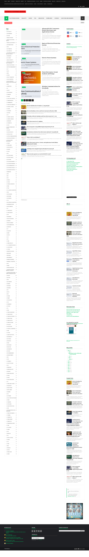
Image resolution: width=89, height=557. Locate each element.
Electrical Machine (11, 161)
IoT (7, 228)
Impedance (9, 216)
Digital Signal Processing (9, 141)
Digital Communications (12, 136)
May (69, 357)
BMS (8, 73)
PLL (7, 308)
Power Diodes (9, 314)
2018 (69, 371)
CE (7, 88)
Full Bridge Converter (11, 190)
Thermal (8, 415)
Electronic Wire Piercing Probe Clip (73, 309)
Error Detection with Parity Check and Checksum (14, 541)
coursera (9, 110)
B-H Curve (9, 57)
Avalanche (9, 55)
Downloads (49, 18)
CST (7, 114)
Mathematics (9, 257)
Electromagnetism (10, 165)
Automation (9, 48)
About (9, 1)
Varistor (9, 433)
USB (8, 431)
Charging (9, 94)
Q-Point (8, 332)
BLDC (8, 71)
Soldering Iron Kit (70, 170)
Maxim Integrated (10, 259)
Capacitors (9, 86)
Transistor (9, 421)
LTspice (8, 249)
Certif (8, 90)
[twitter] (80, 6)
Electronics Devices (11, 169)
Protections (9, 326)
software (9, 395)
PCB (35, 18)
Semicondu (9, 367)
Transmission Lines (11, 423)
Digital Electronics (11, 138)
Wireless (8, 447)
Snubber (8, 391)
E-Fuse (8, 151)
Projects (9, 324)
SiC (7, 381)
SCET (8, 359)
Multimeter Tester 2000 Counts (72, 312)
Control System (10, 106)
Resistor (63, 1)
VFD (7, 435)
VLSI (8, 441)
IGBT (8, 214)
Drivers (8, 149)
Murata (8, 283)
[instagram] (84, 6)
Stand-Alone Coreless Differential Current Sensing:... (74, 354)
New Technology (9, 534)
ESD (7, 177)
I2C (7, 208)
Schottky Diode (10, 363)
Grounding (9, 198)
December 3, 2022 (71, 496)
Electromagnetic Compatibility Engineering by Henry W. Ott (40, 126)
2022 (69, 365)
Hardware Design (10, 204)
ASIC (8, 46)
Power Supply (10, 320)
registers (9, 340)
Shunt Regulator (10, 379)
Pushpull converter (11, 328)
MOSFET (22, 1)
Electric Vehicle (10, 157)
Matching (9, 253)
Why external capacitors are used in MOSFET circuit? (39, 154)
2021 (69, 367)
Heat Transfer (10, 206)
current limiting (10, 116)
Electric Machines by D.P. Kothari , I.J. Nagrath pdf (38, 105)
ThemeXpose (6, 548)
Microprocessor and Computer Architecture (11, 273)
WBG (8, 445)
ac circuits (9, 31)
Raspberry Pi (9, 336)
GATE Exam (9, 196)
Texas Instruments (11, 413)
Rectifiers (9, 338)
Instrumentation (10, 224)
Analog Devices (10, 37)
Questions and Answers (67, 18)
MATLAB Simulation (9, 543)
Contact (13, 1)
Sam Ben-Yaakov (10, 355)
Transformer (9, 419)
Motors (8, 277)
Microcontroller (10, 267)
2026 (69, 350)
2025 (69, 361)
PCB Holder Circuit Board (71, 165)
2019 (69, 370)
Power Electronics (31, 1)
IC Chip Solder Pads (70, 161)
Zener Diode (9, 451)
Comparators (9, 102)
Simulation (41, 18)
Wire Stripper (69, 313)
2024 (69, 362)
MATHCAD (9, 255)
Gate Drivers (9, 194)
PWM (8, 330)
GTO (8, 200)
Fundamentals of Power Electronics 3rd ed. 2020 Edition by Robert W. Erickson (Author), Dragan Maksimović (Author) (74, 145)
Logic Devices (9, 247)
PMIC (8, 310)
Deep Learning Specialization (11, 535)
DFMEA (41, 1)
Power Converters (10, 312)
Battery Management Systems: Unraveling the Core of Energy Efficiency (74, 47)
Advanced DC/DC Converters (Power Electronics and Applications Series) (50, 30)
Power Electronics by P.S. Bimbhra (35, 121)
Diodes (8, 143)
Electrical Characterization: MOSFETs (76, 295)
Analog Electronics (11, 42)
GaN (8, 192)
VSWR (8, 443)
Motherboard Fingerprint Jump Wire (73, 162)
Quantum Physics (10, 334)
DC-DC (37, 1)
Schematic (9, 361)
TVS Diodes (9, 427)
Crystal (8, 112)
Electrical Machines (11, 163)
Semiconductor (10, 369)
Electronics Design (14, 18)
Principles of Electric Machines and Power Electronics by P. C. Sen (42, 116)
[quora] (82, 549)
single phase (9, 387)
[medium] (80, 549)
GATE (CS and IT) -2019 (10, 540)
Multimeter (9, 281)
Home (5, 1)
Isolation (9, 230)
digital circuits (10, 132)
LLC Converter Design (11, 245)
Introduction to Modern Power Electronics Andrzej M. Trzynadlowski (42, 132)
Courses (57, 18)
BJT (25, 1)
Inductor (18, 1)
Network (9, 285)
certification (9, 92)
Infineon (8, 220)
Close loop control (11, 98)
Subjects (24, 18)
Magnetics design (10, 251)
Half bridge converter (11, 202)
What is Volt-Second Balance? (33, 137)
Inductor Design (10, 218)
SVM (8, 408)
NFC (7, 289)
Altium (8, 35)
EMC (8, 173)
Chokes (8, 96)
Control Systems (47, 1)
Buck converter (10, 79)
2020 (69, 368)
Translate (40, 539)
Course (8, 108)
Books (30, 18)
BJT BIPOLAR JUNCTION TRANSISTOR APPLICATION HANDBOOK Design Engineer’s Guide (74, 446)
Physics (8, 306)
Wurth (8, 449)
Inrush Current (10, 222)
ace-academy (9, 33)
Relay (8, 342)
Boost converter (10, 77)
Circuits (53, 1)
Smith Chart (9, 389)
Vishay (8, 439)
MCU (8, 263)
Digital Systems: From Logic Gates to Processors (77, 270)
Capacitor (58, 1)
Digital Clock (9, 134)
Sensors (8, 371)
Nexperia (8, 287)
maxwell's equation (11, 261)
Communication (10, 100)
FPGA (8, 188)
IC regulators (10, 212)
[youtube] (82, 6)
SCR (7, 365)
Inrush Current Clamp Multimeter (73, 316)
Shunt (8, 377)
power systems (10, 322)
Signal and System (10, 383)
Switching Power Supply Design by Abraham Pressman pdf (40, 148)
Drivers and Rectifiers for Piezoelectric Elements (77, 88)
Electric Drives (10, 155)
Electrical (9, 159)
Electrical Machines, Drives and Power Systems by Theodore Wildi (42, 111)
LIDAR (8, 241)
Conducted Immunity (11, 104)
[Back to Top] (84, 549)
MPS (8, 279)
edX (7, 153)
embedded (9, 171)
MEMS (8, 265)
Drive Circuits (10, 147)
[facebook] (78, 6)
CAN (8, 84)
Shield (8, 375)
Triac (8, 425)
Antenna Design (10, 44)
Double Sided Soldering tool (72, 169)
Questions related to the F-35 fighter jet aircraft (14, 538)
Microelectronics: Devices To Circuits (10, 270)
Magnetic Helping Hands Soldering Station (74, 166)
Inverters (9, 226)
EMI (7, 175)
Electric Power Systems (49, 57)
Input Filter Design (76, 251)
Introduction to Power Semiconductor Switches (77, 260)
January (70, 359)
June (70, 356)
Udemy (8, 429)
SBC (7, 357)
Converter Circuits (76, 285)
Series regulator (10, 373)
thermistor (9, 417)
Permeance (9, 304)
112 (29, 100)
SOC (8, 393)
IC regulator (9, 210)
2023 (69, 364)
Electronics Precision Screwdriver (73, 311)
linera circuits (10, 243)
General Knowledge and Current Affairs (13, 537)
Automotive (9, 50)
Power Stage (9, 318)
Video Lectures (10, 437)
